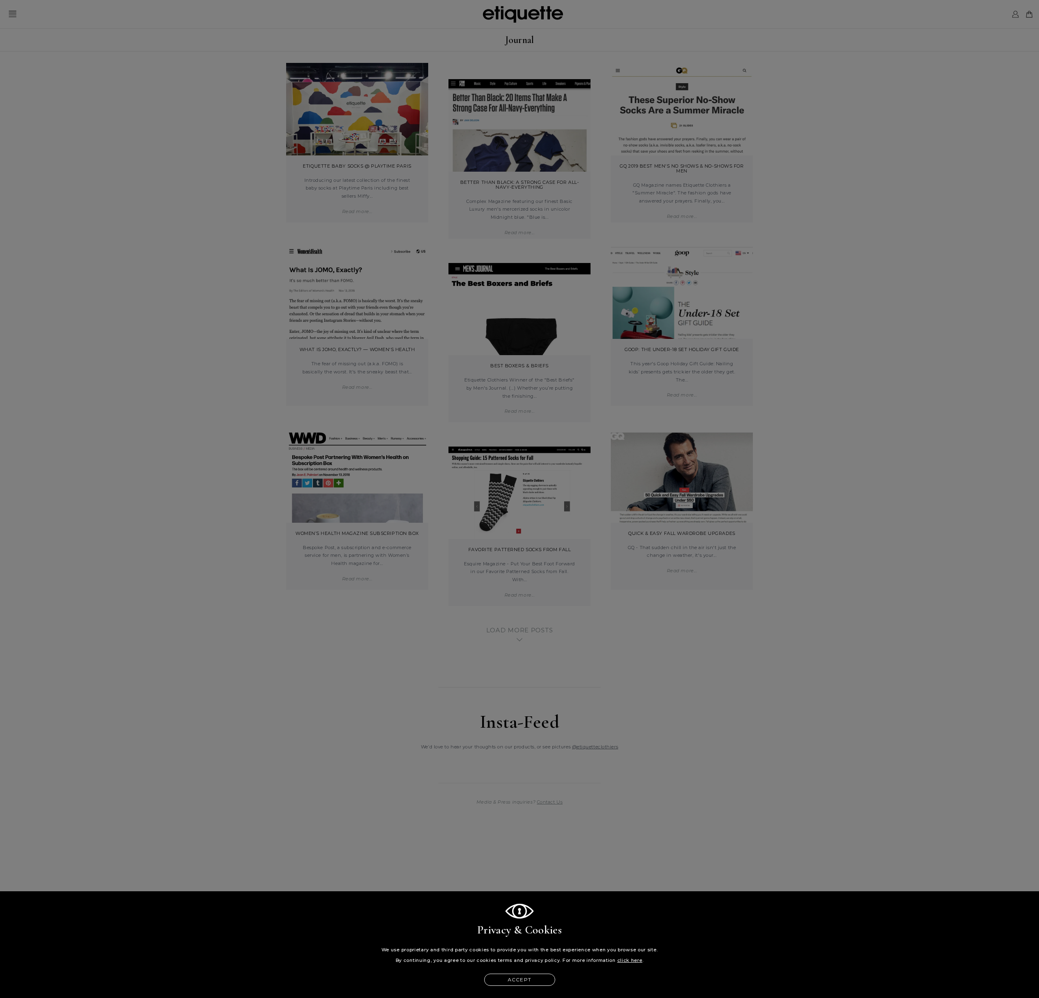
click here (629, 960)
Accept (519, 979)
